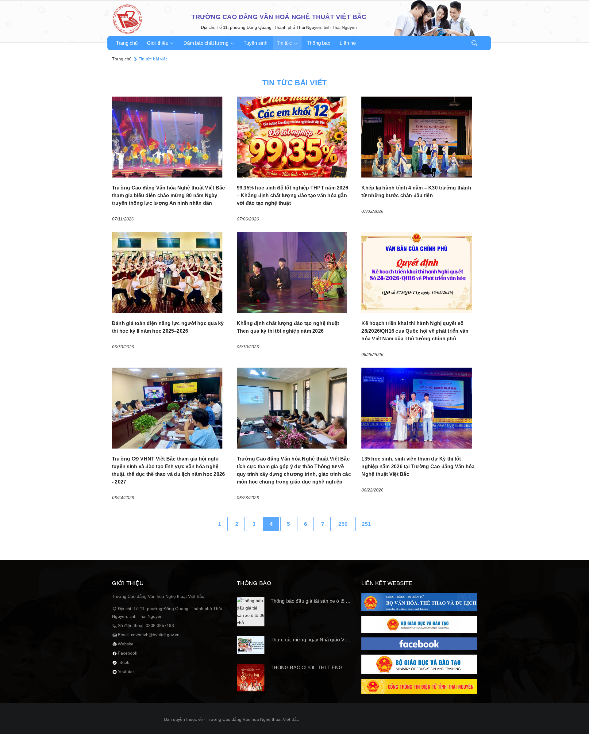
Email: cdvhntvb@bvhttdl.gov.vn (148, 634)
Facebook (127, 653)
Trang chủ (127, 43)
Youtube (126, 671)
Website (125, 643)
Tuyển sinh (256, 43)
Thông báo (318, 43)
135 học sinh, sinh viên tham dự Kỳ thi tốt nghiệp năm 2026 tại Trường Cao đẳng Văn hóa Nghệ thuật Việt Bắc (418, 466)
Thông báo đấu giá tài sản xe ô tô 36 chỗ (311, 601)
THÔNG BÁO (254, 583)
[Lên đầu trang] (576, 720)
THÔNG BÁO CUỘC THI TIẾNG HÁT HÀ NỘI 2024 (307, 668)
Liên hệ (348, 43)
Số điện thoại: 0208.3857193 (146, 625)
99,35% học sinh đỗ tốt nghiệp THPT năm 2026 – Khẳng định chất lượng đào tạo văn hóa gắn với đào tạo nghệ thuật (292, 195)
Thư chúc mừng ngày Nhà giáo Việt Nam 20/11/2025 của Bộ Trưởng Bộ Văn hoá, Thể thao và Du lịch (310, 640)
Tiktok (123, 662)
